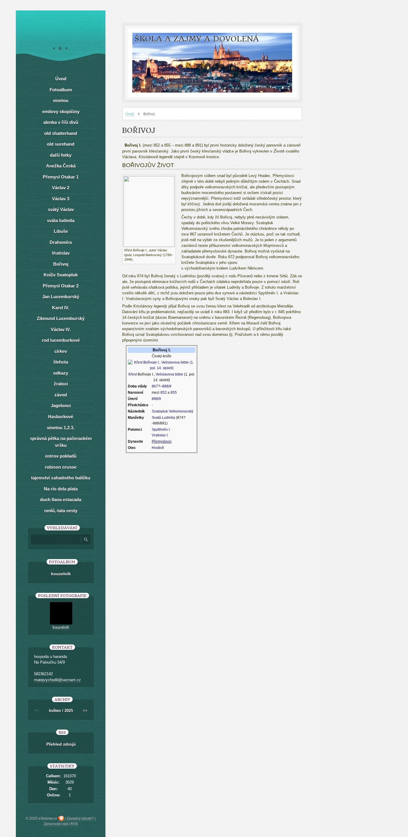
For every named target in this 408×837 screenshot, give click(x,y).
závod (60, 394)
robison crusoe (60, 467)
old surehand (60, 144)
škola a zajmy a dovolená (197, 39)
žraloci (61, 383)
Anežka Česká (61, 165)
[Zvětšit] (171, 249)
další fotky (60, 155)
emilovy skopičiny (60, 111)
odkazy (60, 373)
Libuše (61, 231)
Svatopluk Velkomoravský (172, 411)
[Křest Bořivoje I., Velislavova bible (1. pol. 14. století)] (161, 365)
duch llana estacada (60, 499)
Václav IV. (61, 329)
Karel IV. (60, 307)
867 (155, 386)
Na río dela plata (61, 488)
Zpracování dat (56, 824)
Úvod (129, 114)
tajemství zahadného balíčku (60, 477)
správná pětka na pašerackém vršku (61, 442)
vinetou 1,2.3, (60, 427)
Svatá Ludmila (163, 418)
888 (165, 386)
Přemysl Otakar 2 (61, 285)
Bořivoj (60, 264)
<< (36, 710)
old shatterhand (60, 133)
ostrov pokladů (60, 455)
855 (174, 392)
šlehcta (60, 361)
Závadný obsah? (80, 818)
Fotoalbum (61, 89)
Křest (132, 374)
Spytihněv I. (161, 429)
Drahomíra (61, 242)
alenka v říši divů (60, 122)
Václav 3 (60, 198)
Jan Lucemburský (60, 296)
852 (163, 392)
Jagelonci (61, 405)
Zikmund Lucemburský (61, 318)
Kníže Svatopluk (61, 274)
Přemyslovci (161, 441)
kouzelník (61, 573)
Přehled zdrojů (61, 744)
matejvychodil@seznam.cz (57, 680)
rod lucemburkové (61, 340)
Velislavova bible (169, 374)
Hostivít (158, 448)
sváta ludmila (60, 220)
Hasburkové (60, 416)
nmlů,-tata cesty (60, 510)
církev (60, 351)
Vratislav (61, 253)
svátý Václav (61, 209)
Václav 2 (60, 187)
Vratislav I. (160, 435)
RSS (74, 824)
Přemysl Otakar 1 (61, 176)
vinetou (60, 100)
